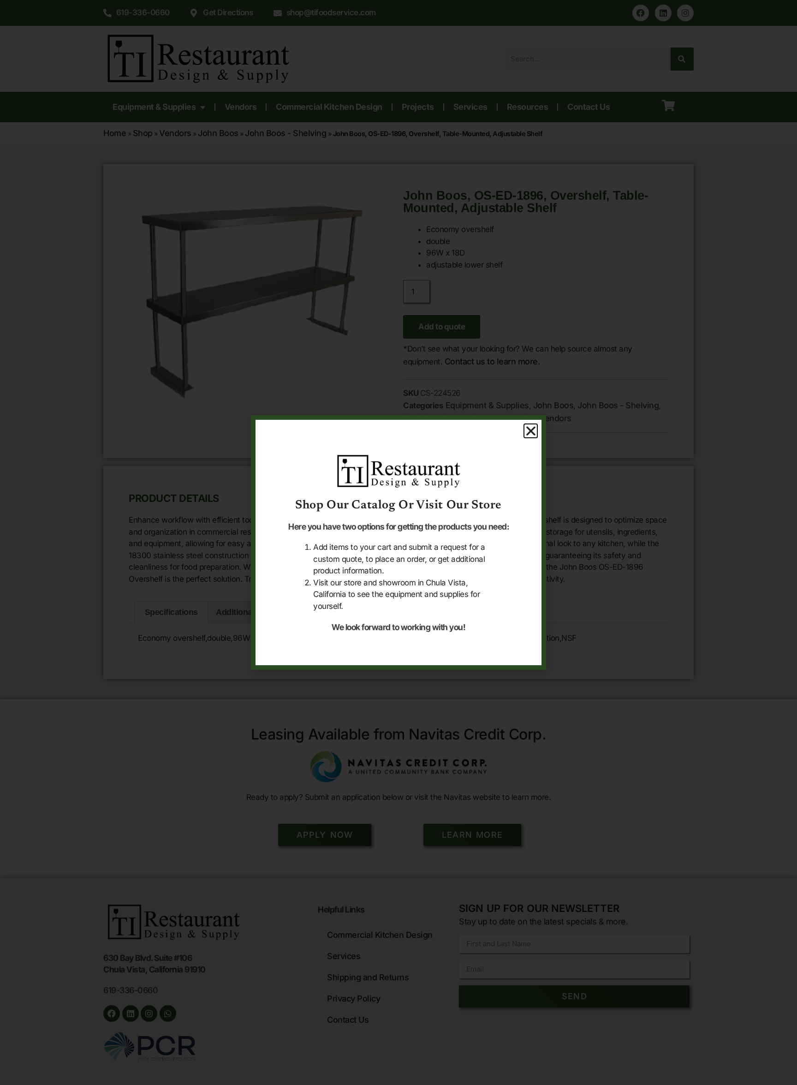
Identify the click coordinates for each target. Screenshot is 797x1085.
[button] (530, 430)
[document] (398, 542)
